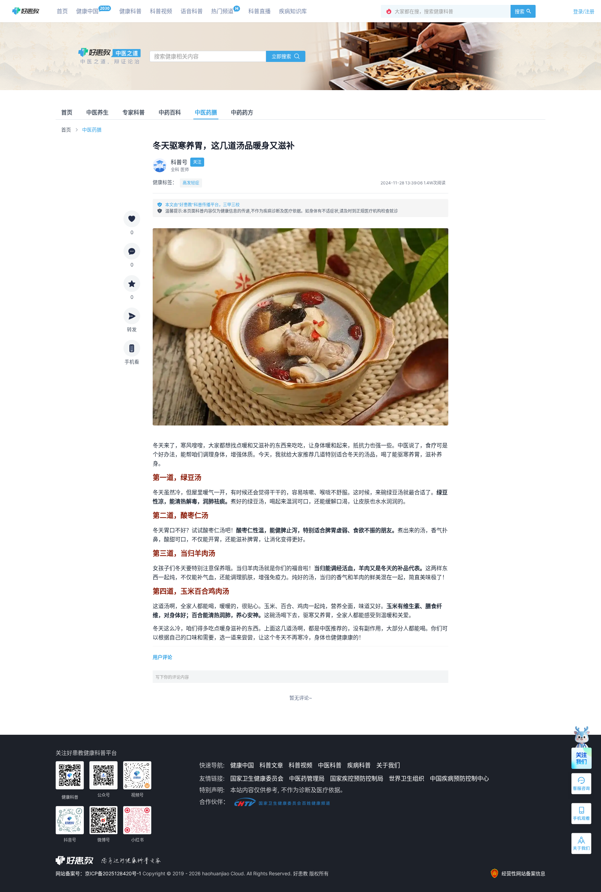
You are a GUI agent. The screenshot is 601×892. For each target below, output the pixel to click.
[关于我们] (581, 845)
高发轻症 (191, 182)
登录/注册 (583, 11)
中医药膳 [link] (92, 130)
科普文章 (271, 765)
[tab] (67, 112)
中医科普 (330, 765)
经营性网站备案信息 (523, 873)
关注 (197, 162)
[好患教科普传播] (25, 11)
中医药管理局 (306, 778)
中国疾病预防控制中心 (459, 778)
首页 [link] (66, 130)
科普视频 (300, 765)
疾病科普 (359, 765)
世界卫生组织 (406, 778)
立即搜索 (281, 56)
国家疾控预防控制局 (356, 778)
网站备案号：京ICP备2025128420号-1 (99, 873)
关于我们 (388, 765)
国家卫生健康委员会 (256, 778)
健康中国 (242, 765)
